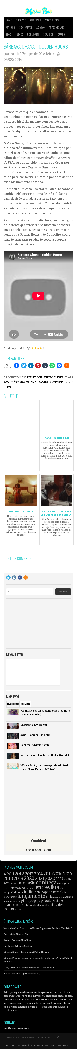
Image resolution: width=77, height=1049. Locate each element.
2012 (19, 874)
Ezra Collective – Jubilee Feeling (22, 973)
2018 (8, 878)
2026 (13, 883)
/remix (19, 34)
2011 (10, 874)
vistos (25, 704)
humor (19, 892)
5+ (5, 874)
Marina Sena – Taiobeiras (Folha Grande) (27, 951)
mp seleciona (59, 897)
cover (7, 888)
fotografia (9, 892)
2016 (58, 874)
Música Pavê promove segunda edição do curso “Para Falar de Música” (38, 960)
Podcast (21, 20)
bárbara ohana (23, 382)
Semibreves (25, 27)
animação (25, 882)
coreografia (63, 883)
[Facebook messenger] (59, 365)
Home (9, 20)
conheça (46, 882)
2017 (68, 874)
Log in (65, 1045)
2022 (50, 878)
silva (26, 905)
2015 (48, 874)
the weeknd (44, 905)
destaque (35, 377)
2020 (29, 878)
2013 (29, 873)
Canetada (35, 20)
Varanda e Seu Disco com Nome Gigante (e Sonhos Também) (38, 928)
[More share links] (66, 365)
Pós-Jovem (33, 34)
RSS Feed (56, 1045)
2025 (7, 883)
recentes (13, 704)
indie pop (40, 892)
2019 (18, 878)
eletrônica (17, 888)
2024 (67, 879)
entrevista (47, 887)
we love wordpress (42, 1045)
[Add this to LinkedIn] (31, 365)
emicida (30, 888)
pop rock (44, 901)
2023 (59, 879)
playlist (22, 901)
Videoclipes (52, 20)
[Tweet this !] (24, 365)
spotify (34, 905)
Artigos (10, 27)
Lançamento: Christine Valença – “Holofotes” (30, 967)
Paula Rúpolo (26, 1045)
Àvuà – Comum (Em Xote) (18, 940)
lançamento (31, 896)
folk (61, 888)
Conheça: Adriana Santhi (18, 946)
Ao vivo (40, 27)
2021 (40, 878)
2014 (7, 382)
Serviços (48, 34)
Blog (8, 34)
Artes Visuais (57, 27)
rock (20, 905)
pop (32, 900)
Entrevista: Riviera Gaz (16, 934)
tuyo (20, 909)
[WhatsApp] (52, 365)
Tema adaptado (10, 1045)
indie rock (55, 892)
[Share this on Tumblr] (45, 365)
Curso (61, 34)
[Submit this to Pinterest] (38, 365)
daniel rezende (50, 382)
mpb (49, 896)
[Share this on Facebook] (16, 365)
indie (28, 892)
